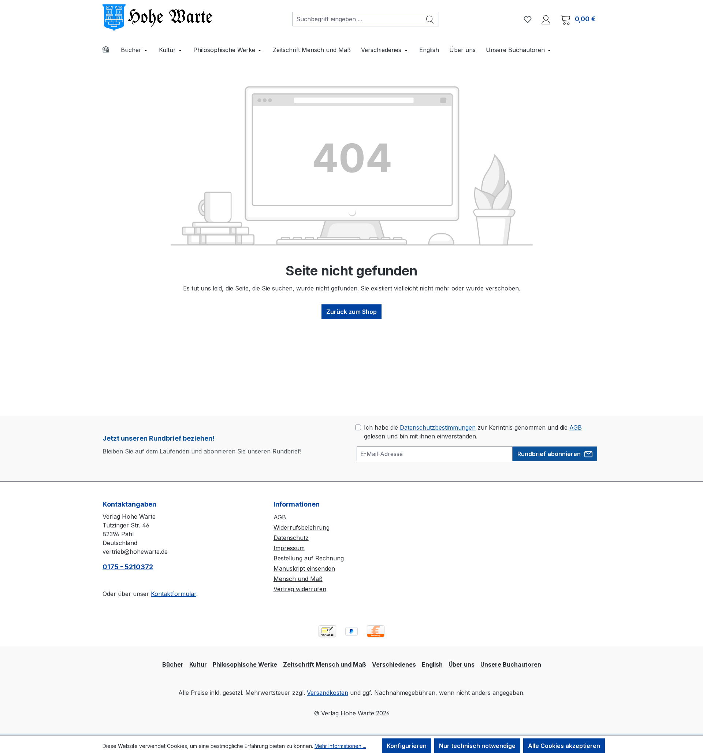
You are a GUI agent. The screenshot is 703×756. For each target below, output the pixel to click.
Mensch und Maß (298, 578)
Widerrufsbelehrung (302, 527)
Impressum (289, 548)
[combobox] (357, 19)
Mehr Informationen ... (340, 746)
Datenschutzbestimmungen (438, 427)
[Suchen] (430, 19)
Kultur (198, 664)
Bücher (172, 664)
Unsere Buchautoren (510, 664)
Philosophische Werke (245, 664)
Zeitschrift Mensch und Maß (324, 664)
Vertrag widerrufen (300, 589)
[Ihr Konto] (545, 19)
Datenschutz (291, 537)
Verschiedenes (394, 664)
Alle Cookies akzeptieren (564, 745)
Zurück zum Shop (351, 311)
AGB (575, 427)
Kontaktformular (173, 593)
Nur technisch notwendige (477, 745)
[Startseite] (111, 50)
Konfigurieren (407, 745)
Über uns (462, 664)
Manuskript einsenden (304, 568)
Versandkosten (327, 692)
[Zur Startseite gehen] (157, 17)
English (432, 664)
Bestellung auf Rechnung (309, 558)
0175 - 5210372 (128, 567)
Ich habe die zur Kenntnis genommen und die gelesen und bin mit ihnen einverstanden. (473, 432)
